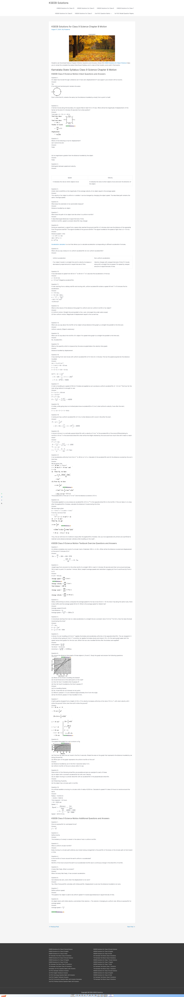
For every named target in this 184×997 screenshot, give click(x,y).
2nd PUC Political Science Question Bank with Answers (64, 981)
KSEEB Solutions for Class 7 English (103, 962)
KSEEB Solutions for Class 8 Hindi (102, 953)
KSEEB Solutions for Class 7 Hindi (102, 964)
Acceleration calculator (58, 244)
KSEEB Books (105, 996)
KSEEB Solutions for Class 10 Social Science (61, 958)
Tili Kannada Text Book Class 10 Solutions (60, 966)
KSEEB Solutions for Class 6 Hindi (102, 975)
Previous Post (54, 926)
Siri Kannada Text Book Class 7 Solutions (104, 966)
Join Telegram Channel (111, 996)
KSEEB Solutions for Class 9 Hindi (58, 953)
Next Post (131, 926)
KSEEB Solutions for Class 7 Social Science (105, 960)
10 (95, 995)
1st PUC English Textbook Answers (58, 973)
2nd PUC (102, 996)
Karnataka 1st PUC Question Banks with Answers (62, 968)
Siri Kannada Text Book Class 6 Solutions (104, 977)
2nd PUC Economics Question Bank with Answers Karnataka (65, 979)
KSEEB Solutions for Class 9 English (58, 951)
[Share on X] (1, 503)
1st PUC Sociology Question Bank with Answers (62, 975)
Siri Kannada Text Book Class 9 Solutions (60, 955)
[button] (92, 995)
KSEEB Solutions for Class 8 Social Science (105, 949)
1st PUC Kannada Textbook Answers (59, 970)
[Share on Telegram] (1, 496)
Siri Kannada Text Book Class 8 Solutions (104, 955)
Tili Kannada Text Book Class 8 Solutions (104, 958)
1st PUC (99, 996)
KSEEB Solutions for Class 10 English (59, 960)
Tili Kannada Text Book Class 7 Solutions (104, 968)
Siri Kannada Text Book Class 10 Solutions (60, 964)
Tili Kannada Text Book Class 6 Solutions (104, 979)
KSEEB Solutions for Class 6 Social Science (105, 970)
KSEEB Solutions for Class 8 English (103, 951)
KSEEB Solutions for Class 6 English (103, 973)
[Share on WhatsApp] (1, 493)
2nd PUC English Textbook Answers (58, 977)
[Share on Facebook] (1, 500)
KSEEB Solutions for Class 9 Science (116, 63)
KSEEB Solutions (73, 996)
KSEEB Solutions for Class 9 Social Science (60, 949)
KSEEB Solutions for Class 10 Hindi (58, 962)
